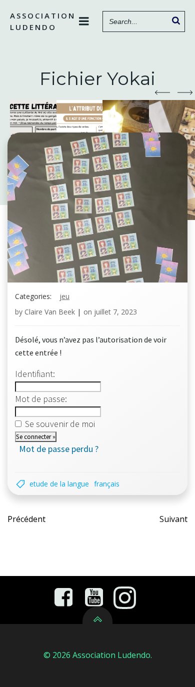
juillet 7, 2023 (115, 311)
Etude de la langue (59, 483)
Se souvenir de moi (60, 424)
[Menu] (84, 21)
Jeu (65, 296)
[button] (162, 92)
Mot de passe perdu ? (58, 448)
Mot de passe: (41, 398)
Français (107, 483)
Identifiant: (35, 374)
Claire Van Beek (49, 311)
